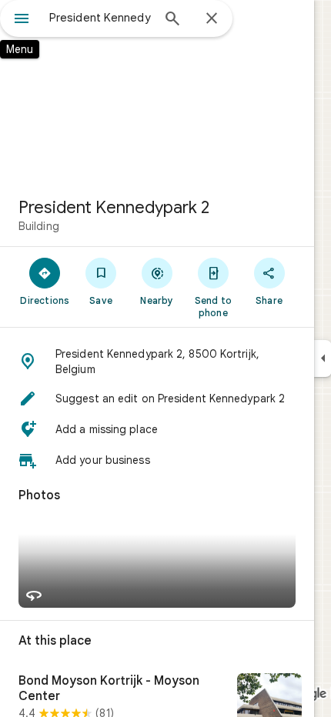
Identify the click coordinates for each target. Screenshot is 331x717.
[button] (157, 361)
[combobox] (100, 17)
